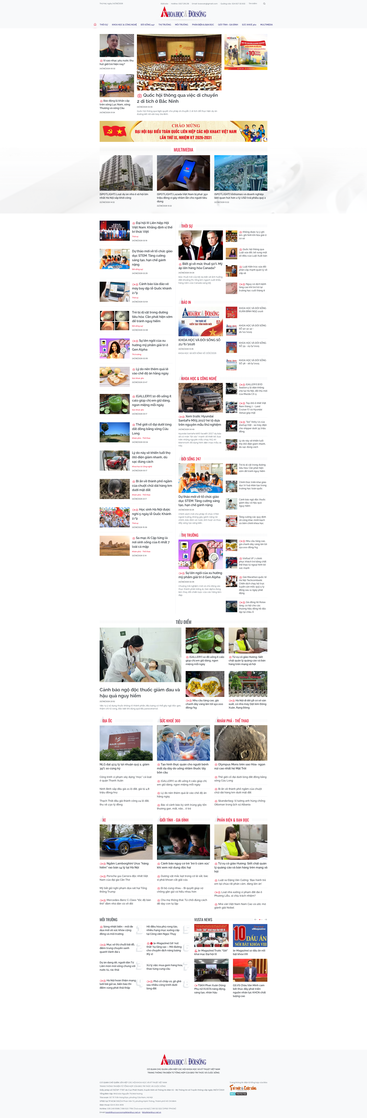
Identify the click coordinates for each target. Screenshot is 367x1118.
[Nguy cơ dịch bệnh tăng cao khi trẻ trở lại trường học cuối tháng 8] (231, 288)
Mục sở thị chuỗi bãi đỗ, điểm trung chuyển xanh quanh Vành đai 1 (117, 948)
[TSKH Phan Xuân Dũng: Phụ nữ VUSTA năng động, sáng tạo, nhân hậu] (211, 970)
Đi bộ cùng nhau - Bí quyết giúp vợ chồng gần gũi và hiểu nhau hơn (180, 890)
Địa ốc (107, 720)
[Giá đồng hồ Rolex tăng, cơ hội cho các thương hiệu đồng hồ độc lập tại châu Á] (231, 606)
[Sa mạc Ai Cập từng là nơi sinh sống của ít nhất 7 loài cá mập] (115, 546)
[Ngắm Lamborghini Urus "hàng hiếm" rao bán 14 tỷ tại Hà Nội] (126, 842)
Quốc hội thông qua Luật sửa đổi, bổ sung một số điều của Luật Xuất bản (253, 252)
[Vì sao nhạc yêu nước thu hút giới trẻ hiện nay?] (117, 45)
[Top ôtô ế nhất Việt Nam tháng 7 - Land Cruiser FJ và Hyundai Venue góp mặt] (231, 407)
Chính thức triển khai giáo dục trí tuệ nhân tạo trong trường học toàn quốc (253, 485)
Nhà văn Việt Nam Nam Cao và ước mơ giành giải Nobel (240, 905)
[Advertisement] (183, 1021)
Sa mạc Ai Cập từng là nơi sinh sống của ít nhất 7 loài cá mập (151, 542)
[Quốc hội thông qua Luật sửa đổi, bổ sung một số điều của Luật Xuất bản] (231, 253)
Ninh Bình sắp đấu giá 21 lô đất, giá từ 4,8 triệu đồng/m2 (124, 790)
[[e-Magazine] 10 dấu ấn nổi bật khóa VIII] (250, 935)
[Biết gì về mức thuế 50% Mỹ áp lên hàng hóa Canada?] (200, 245)
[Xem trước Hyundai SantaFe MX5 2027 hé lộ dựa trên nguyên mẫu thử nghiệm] (200, 398)
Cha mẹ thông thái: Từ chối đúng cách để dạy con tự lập (182, 901)
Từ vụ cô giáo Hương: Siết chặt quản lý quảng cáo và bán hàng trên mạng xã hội (247, 660)
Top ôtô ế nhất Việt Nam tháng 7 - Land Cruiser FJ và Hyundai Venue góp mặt (252, 408)
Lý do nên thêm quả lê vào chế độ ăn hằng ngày (150, 371)
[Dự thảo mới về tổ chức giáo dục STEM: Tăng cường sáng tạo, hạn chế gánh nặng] (115, 259)
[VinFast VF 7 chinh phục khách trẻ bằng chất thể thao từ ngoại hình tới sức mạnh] (231, 562)
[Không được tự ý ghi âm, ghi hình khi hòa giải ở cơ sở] (231, 236)
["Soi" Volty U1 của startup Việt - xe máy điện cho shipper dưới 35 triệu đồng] (231, 426)
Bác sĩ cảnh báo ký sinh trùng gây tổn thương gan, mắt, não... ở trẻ (182, 806)
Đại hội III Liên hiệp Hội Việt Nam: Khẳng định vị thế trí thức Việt (152, 227)
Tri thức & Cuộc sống (243, 1088)
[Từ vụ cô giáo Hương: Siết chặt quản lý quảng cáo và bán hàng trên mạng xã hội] (248, 640)
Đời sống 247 (148, 25)
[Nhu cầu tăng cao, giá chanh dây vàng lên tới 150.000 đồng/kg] (231, 545)
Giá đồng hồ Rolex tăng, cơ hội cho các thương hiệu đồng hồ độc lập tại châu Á (252, 607)
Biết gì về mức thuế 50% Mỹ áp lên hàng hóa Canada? (200, 266)
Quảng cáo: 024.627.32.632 (232, 3)
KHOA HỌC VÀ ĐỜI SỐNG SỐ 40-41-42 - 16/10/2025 (252, 328)
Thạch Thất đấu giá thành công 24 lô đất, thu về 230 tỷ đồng (124, 802)
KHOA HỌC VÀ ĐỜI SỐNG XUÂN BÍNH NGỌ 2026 (252, 310)
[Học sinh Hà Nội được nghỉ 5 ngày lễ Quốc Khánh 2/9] (115, 517)
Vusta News (203, 919)
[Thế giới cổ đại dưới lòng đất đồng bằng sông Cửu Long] (115, 432)
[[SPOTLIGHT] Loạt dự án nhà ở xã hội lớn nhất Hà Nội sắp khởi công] (126, 173)
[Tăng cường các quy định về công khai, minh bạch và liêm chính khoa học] (231, 521)
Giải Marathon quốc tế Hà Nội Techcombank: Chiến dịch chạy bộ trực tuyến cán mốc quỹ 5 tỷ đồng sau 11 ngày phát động (253, 585)
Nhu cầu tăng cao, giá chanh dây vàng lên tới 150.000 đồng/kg (253, 544)
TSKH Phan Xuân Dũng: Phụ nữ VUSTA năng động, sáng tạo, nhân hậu (210, 989)
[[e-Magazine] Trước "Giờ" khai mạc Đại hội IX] (211, 935)
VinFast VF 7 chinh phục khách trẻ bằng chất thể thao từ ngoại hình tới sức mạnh (252, 563)
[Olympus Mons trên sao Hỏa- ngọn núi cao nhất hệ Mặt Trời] (240, 743)
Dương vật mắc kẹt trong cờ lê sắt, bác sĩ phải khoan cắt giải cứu (182, 878)
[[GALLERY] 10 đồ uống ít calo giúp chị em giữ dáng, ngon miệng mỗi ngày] (115, 404)
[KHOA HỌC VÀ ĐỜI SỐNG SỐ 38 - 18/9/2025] (231, 364)
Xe (104, 820)
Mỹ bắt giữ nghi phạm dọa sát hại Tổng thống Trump (123, 890)
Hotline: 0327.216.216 (180, 3)
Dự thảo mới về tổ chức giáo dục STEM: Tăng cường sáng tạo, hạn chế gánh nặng (152, 257)
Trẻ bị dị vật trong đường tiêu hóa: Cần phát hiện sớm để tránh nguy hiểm (152, 316)
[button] (255, 919)
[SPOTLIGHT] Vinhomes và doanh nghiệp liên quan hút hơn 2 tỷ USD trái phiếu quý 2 (240, 196)
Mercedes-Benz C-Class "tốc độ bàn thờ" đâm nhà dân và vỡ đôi (125, 901)
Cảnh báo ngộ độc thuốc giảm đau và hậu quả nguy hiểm (252, 502)
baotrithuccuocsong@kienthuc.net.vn (123, 1112)
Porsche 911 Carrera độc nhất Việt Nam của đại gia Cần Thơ (124, 878)
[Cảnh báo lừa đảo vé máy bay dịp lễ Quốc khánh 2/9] (115, 292)
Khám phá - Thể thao (141, 438)
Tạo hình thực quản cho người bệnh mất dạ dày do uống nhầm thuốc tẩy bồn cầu (183, 768)
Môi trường (181, 25)
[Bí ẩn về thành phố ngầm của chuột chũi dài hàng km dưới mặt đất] (115, 489)
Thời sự (104, 25)
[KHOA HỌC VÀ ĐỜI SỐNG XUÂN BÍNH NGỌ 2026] (231, 312)
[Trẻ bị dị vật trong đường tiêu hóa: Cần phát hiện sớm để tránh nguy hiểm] (115, 320)
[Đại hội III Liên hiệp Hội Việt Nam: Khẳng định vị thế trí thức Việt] (115, 231)
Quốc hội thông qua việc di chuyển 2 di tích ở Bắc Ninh (177, 98)
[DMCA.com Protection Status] (238, 1093)
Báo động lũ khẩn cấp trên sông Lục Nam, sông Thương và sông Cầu (115, 104)
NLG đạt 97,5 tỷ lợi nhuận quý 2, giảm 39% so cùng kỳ (124, 766)
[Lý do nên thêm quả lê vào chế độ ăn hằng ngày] (115, 377)
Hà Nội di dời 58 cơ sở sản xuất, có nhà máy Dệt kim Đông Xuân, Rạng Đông (247, 704)
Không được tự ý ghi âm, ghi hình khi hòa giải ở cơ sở (253, 235)
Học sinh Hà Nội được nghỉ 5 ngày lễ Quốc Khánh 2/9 (151, 514)
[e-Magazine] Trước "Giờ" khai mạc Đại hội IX (211, 952)
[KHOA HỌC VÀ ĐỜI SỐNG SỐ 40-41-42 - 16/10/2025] (231, 330)
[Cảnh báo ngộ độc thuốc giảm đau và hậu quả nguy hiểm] (231, 504)
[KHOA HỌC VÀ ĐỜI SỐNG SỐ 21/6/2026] (200, 321)
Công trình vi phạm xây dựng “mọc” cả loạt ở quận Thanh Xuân (126, 778)
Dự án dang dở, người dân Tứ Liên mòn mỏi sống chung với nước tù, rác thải (117, 966)
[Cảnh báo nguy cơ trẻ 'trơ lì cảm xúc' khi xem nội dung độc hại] (183, 842)
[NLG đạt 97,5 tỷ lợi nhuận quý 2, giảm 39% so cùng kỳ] (126, 743)
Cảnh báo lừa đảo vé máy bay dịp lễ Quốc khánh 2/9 (152, 288)
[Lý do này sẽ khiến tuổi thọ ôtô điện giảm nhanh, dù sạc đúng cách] (115, 461)
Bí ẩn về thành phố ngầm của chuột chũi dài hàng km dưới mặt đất (152, 485)
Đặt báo (164, 3)
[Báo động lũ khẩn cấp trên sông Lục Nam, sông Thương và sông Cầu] (117, 85)
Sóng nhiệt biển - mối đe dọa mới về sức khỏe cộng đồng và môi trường (116, 930)
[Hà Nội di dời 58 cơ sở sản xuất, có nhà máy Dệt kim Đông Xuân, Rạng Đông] (248, 684)
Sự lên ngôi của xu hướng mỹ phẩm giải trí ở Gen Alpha (150, 345)
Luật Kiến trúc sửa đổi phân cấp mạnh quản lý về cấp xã (253, 270)
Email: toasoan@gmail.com (205, 3)
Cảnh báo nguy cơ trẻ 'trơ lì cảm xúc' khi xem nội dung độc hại (183, 865)
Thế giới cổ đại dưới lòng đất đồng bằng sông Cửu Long (152, 429)
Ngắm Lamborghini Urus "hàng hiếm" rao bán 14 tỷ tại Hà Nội (124, 865)
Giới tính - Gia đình (228, 25)
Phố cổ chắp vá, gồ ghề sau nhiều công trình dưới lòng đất (164, 985)
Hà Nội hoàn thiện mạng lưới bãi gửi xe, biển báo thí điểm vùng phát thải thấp (118, 984)
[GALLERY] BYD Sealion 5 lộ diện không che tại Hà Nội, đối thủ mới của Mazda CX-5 (253, 389)
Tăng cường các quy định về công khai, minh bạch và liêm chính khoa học (252, 520)
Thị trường (165, 25)
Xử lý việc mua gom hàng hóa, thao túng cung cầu (165, 967)
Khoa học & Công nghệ (124, 25)
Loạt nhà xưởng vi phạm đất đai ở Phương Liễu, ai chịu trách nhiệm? (238, 894)
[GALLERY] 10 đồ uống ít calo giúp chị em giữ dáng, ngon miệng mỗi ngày (151, 400)
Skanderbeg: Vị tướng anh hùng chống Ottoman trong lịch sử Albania (239, 802)
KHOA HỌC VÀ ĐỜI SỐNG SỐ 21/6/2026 (199, 342)
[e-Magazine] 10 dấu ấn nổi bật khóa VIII (249, 952)
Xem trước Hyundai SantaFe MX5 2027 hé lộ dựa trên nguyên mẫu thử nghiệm (199, 420)
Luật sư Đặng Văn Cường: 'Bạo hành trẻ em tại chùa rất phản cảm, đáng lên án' (240, 882)
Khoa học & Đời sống (183, 12)
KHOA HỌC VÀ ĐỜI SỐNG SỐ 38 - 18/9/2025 (252, 362)
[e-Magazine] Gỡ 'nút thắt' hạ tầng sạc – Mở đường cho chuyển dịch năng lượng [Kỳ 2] (164, 949)
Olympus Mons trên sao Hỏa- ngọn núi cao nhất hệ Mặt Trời (239, 766)
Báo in (186, 302)
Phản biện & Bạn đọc (203, 25)
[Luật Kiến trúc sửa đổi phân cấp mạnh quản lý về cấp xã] (231, 271)
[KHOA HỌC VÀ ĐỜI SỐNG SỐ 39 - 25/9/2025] (231, 347)
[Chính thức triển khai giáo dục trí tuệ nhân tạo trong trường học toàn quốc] (231, 486)
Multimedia (266, 25)
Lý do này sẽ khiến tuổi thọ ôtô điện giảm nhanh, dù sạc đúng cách (151, 457)
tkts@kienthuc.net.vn (151, 1112)
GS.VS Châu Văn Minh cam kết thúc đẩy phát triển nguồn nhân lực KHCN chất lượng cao (249, 991)
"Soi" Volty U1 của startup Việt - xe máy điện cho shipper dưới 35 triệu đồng (253, 427)
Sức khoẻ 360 (249, 25)
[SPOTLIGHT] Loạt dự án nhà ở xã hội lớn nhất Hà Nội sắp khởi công (124, 196)
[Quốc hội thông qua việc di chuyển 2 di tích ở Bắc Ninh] (179, 62)
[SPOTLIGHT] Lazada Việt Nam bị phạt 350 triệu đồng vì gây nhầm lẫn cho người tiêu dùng (182, 198)
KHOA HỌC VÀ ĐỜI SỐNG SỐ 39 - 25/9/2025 (252, 344)
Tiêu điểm (183, 622)
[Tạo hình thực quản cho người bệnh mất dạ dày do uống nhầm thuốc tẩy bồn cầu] (183, 743)
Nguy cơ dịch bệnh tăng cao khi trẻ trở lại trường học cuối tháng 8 (252, 287)
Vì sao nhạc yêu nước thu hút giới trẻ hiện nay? (117, 62)
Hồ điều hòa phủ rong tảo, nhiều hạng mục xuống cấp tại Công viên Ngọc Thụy (163, 930)
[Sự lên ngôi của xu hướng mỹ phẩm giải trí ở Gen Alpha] (115, 348)
